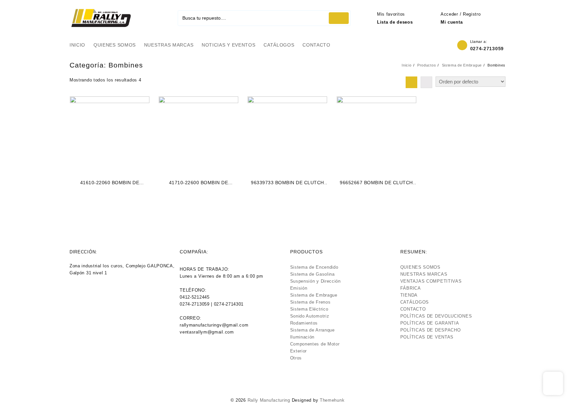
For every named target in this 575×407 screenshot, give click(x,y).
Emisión (298, 288)
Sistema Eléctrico (309, 309)
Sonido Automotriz (309, 316)
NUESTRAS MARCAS (424, 274)
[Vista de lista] (426, 82)
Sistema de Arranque (312, 330)
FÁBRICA (410, 288)
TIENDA (409, 295)
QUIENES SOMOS (420, 267)
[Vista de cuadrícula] (411, 82)
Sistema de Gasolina (312, 274)
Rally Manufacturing (269, 400)
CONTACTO (413, 309)
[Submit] (339, 18)
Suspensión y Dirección (315, 281)
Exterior (298, 350)
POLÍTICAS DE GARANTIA (429, 323)
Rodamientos (304, 323)
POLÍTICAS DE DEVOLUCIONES (436, 316)
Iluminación (302, 337)
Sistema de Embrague (313, 295)
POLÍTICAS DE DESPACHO (430, 330)
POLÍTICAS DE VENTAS (427, 337)
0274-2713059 (487, 48)
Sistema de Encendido (314, 267)
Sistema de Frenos (310, 302)
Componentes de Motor (315, 343)
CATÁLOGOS (414, 302)
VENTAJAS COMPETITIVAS (431, 281)
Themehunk (332, 400)
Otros (296, 357)
